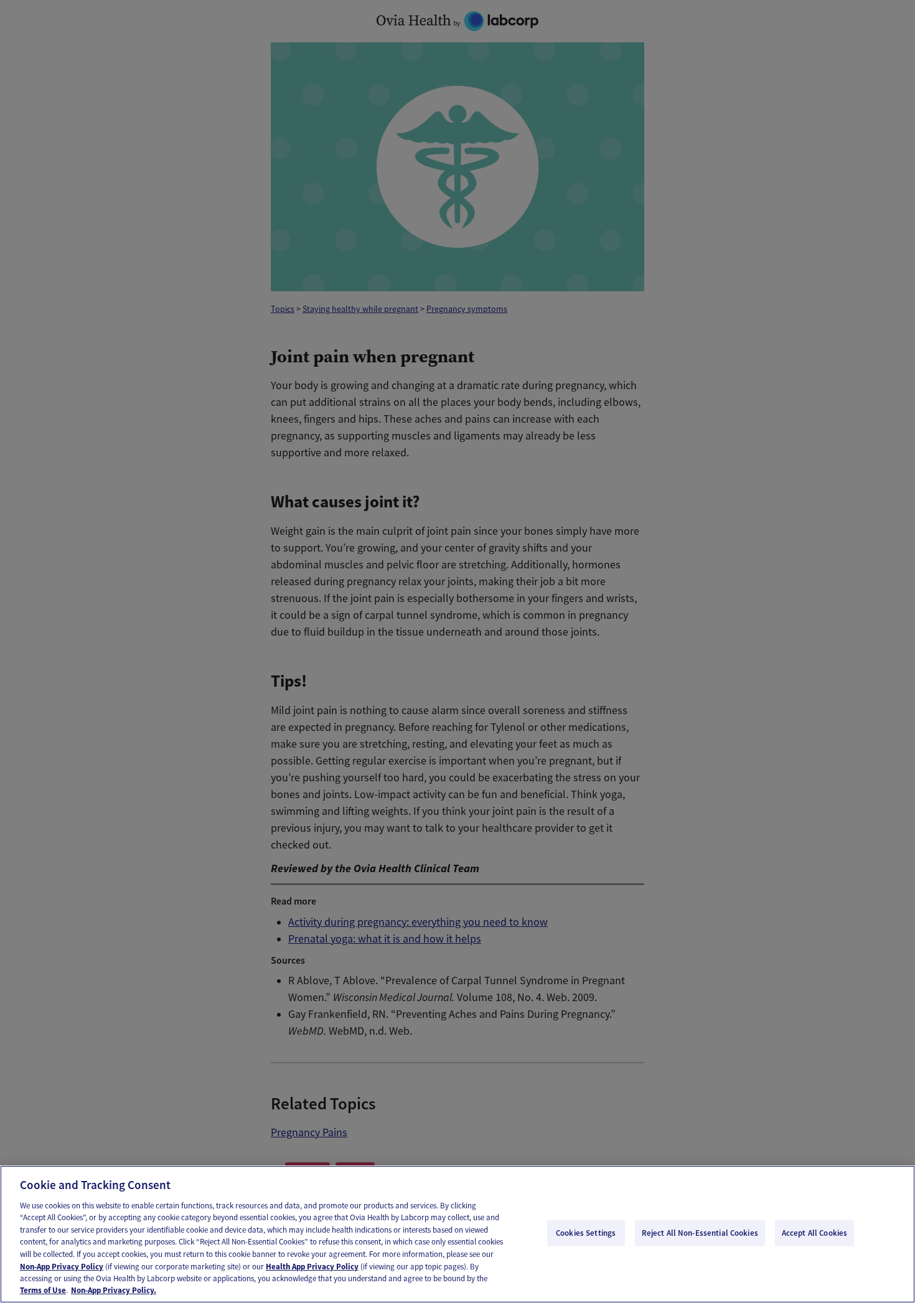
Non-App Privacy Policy (61, 1266)
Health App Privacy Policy (312, 1266)
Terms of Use (43, 1290)
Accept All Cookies (814, 1233)
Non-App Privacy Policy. (113, 1290)
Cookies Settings (586, 1233)
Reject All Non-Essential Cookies (700, 1233)
